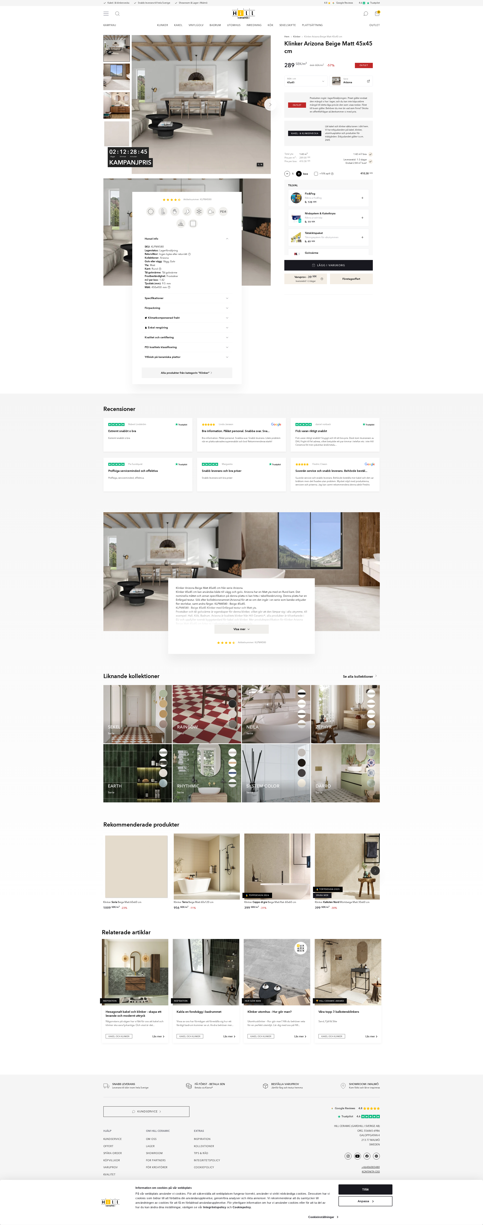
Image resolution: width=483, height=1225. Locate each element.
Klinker (296, 37)
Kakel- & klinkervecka (118, 3)
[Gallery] (201, 104)
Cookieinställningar (321, 1217)
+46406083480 (370, 1167)
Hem (286, 37)
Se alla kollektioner (358, 676)
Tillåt (365, 1189)
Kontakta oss (371, 1172)
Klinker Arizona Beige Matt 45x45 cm (323, 37)
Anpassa (363, 1201)
